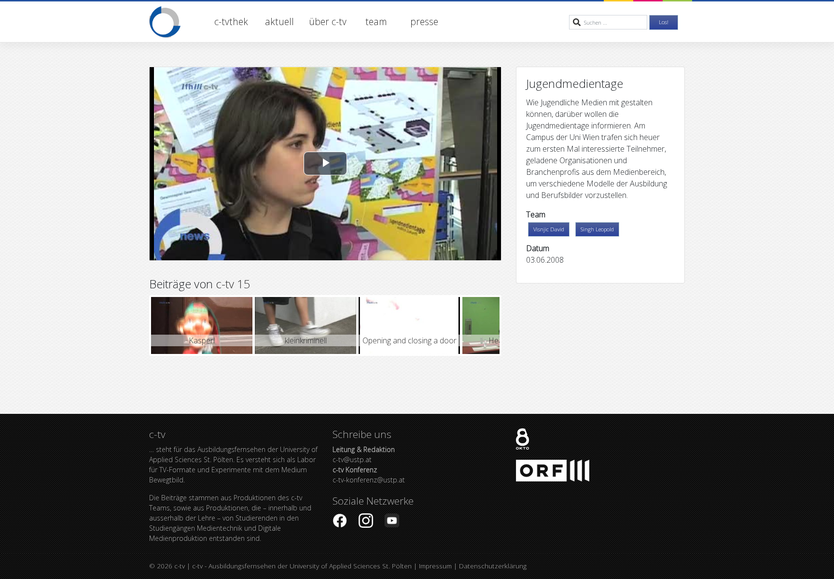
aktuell (279, 21)
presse (424, 21)
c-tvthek (231, 21)
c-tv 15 (233, 284)
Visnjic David (548, 229)
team (376, 21)
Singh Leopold (597, 229)
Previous (136, 325)
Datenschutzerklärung (493, 565)
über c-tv (328, 21)
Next (514, 325)
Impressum (435, 565)
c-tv (179, 565)
